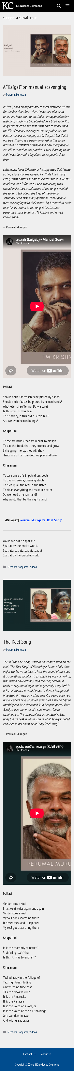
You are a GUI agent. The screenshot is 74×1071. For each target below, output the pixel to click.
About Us (46, 1054)
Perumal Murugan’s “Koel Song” (41, 520)
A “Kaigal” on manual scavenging (34, 86)
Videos (33, 567)
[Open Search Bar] (57, 6)
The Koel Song (17, 641)
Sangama (23, 567)
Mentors (12, 567)
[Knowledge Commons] (23, 6)
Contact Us (29, 1054)
